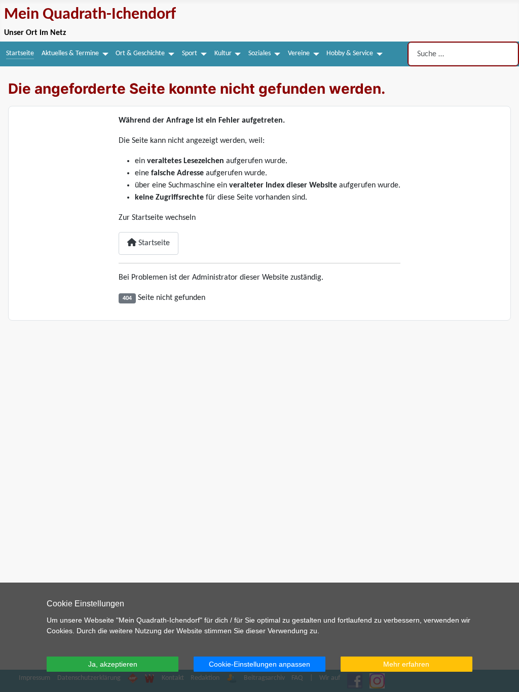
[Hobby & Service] (378, 54)
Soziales (259, 53)
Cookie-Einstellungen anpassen (259, 664)
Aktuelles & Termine (70, 53)
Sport (189, 53)
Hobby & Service (349, 53)
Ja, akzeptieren (112, 664)
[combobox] (463, 54)
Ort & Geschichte (140, 53)
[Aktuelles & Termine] (103, 54)
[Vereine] (314, 54)
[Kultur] (236, 54)
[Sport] (202, 54)
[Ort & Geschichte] (169, 54)
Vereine (299, 53)
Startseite (20, 53)
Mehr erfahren (406, 664)
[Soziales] (275, 54)
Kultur (223, 53)
